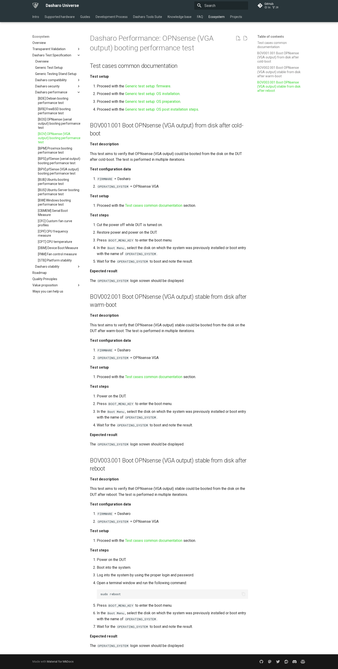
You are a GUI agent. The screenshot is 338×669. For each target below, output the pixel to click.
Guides (85, 17)
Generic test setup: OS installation (152, 94)
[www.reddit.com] (286, 661)
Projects (236, 17)
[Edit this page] (245, 38)
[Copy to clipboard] (243, 594)
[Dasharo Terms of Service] (302, 661)
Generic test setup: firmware (147, 86)
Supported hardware (60, 17)
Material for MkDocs (60, 661)
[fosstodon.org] (269, 661)
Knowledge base (180, 17)
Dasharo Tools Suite (147, 17)
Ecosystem (217, 17)
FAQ (200, 17)
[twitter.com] (278, 661)
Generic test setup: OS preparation (152, 101)
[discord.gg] (294, 661)
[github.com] (261, 661)
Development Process (112, 17)
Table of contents (270, 36)
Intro (35, 17)
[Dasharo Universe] (35, 5)
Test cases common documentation (153, 205)
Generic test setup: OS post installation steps (161, 109)
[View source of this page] (238, 38)
